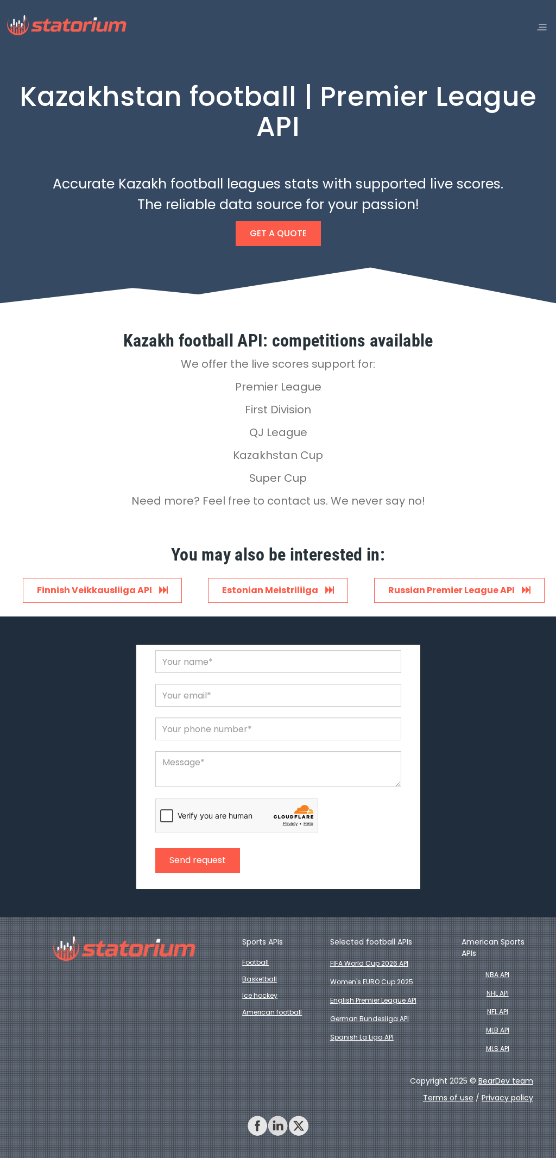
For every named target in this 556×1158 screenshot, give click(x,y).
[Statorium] (66, 25)
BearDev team (505, 1080)
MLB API (497, 1030)
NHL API (497, 993)
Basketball (259, 979)
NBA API (497, 974)
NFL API (497, 1011)
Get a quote (278, 233)
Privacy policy (507, 1097)
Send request (197, 860)
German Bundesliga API (369, 1018)
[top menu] (542, 27)
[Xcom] (298, 1126)
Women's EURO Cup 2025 (371, 981)
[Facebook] (257, 1126)
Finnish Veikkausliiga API (95, 590)
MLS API (497, 1048)
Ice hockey (259, 995)
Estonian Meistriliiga (271, 590)
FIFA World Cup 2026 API (369, 963)
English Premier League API (373, 1000)
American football (272, 1012)
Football (255, 962)
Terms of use (448, 1097)
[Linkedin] (278, 1126)
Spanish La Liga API (362, 1037)
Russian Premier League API (452, 590)
